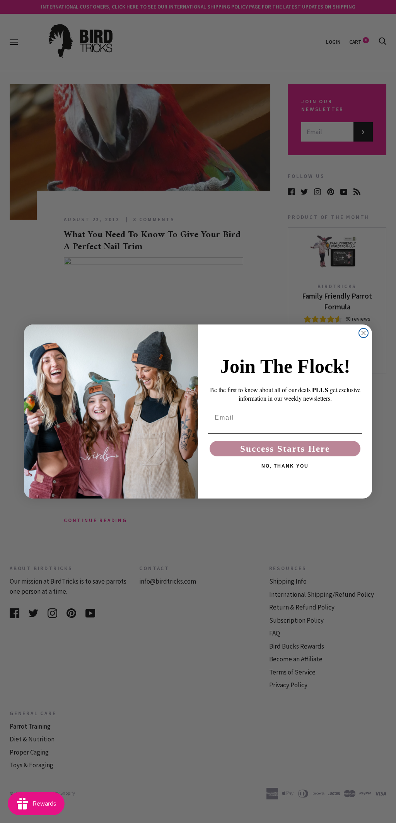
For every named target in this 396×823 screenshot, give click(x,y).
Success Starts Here (285, 449)
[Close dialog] (363, 333)
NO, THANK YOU (285, 466)
